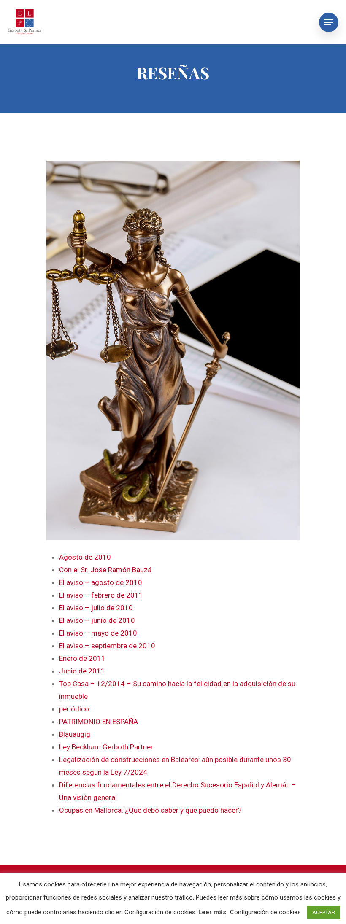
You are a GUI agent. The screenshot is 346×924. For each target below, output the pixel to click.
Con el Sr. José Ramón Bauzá (105, 570)
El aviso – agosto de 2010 (100, 582)
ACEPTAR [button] (323, 912)
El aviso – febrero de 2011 (101, 595)
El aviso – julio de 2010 (96, 607)
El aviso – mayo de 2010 (98, 633)
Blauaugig (74, 734)
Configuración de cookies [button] (265, 912)
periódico (74, 709)
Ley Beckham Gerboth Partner (106, 747)
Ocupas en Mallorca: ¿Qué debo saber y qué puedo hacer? (150, 810)
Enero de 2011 (82, 658)
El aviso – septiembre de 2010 (107, 645)
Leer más (212, 912)
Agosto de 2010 (85, 557)
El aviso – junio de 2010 (97, 620)
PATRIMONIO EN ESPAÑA (98, 721)
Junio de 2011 (82, 671)
